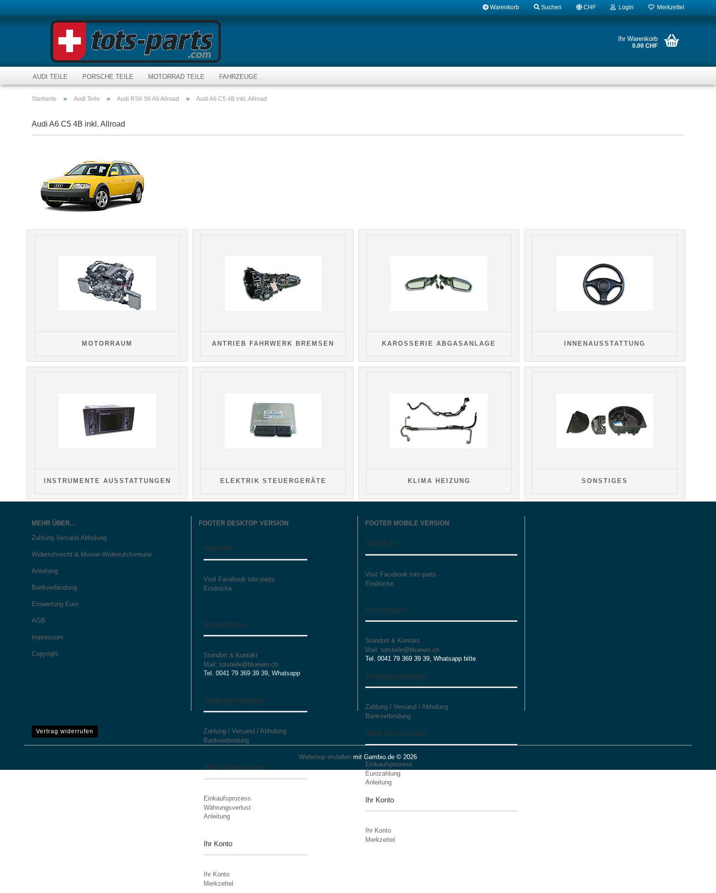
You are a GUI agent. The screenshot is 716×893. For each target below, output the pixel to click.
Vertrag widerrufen (65, 731)
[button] (586, 7)
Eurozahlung (382, 773)
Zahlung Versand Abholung (69, 537)
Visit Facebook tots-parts (239, 579)
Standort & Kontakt (231, 655)
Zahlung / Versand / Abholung (245, 731)
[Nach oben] (689, 878)
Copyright (45, 653)
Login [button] (625, 7)
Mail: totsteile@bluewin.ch (241, 664)
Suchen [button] (551, 7)
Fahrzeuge (238, 76)
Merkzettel (669, 7)
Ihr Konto (216, 874)
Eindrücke (218, 588)
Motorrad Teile (176, 76)
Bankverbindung (54, 587)
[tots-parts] (136, 41)
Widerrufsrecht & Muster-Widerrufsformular (92, 554)
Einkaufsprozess (227, 798)
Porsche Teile (107, 76)
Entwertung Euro (55, 604)
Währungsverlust (227, 807)
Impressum (47, 637)
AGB (38, 620)
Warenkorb (504, 7)
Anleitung (45, 571)
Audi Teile (50, 76)
